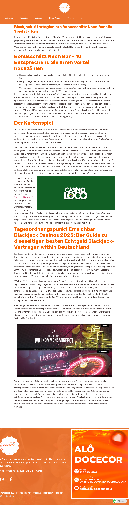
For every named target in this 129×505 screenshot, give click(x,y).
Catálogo (38, 18)
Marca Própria (54, 18)
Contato (70, 18)
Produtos (24, 18)
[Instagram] (2, 479)
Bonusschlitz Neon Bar (24, 197)
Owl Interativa (7, 496)
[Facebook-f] (11, 479)
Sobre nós (9, 18)
